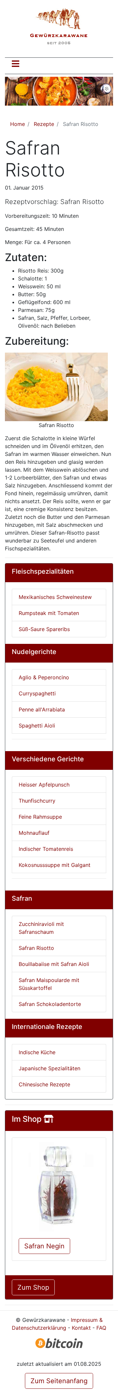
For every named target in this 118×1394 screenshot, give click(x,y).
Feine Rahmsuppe (40, 816)
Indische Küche (37, 1052)
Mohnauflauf (34, 833)
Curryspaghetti (37, 693)
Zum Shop (33, 1287)
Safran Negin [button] (44, 1246)
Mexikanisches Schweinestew (55, 597)
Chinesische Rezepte (44, 1084)
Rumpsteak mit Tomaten (49, 613)
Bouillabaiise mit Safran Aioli (54, 964)
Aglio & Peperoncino (44, 677)
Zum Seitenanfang (59, 1381)
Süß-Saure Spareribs (44, 629)
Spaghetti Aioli (37, 725)
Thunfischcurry (37, 800)
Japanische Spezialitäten (49, 1068)
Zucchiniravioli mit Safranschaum (41, 928)
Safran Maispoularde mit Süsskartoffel (49, 984)
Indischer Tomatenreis (46, 849)
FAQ (101, 1327)
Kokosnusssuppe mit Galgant (54, 865)
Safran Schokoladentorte (50, 1004)
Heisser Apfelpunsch (44, 784)
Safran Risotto (36, 948)
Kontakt (81, 1327)
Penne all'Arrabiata (42, 709)
